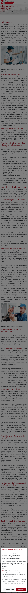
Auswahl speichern (9, 589)
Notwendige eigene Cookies (12, 571)
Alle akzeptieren (21, 589)
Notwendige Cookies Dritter (12, 579)
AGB (3, 568)
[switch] (3, 579)
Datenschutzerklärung (9, 568)
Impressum (17, 568)
